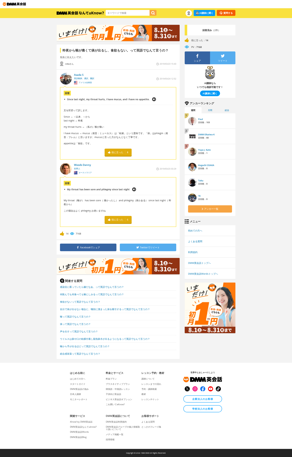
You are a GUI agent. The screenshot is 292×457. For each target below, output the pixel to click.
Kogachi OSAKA (206, 165)
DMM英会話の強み (79, 389)
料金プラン (111, 378)
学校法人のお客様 (202, 408)
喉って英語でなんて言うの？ (75, 316)
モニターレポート (79, 399)
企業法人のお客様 (202, 398)
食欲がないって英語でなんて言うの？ (80, 301)
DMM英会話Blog (78, 437)
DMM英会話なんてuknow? (83, 426)
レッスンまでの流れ (151, 383)
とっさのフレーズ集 (151, 426)
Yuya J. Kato (204, 149)
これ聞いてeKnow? (115, 404)
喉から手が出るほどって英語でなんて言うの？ (85, 346)
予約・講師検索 (149, 389)
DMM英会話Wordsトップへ (203, 273)
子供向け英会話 (113, 394)
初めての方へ (195, 230)
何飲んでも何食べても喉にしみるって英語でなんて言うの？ (92, 294)
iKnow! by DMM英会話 (81, 421)
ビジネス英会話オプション (119, 399)
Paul (200, 119)
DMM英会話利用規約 (116, 421)
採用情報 (110, 439)
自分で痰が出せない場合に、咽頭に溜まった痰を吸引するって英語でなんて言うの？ (105, 309)
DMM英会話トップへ (199, 263)
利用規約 (193, 252)
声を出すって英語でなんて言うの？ (79, 331)
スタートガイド (77, 383)
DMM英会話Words (79, 431)
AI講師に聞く (206, 13)
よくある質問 (195, 241)
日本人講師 (75, 394)
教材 (143, 394)
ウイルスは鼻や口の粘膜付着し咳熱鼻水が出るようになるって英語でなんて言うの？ (105, 338)
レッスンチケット (150, 399)
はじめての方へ (77, 378)
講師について (148, 378)
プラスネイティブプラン (118, 383)
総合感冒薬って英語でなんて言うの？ (80, 353)
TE (199, 195)
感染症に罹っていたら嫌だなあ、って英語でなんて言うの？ (92, 286)
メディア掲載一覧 (114, 434)
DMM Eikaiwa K (206, 134)
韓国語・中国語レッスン (118, 389)
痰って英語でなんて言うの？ (75, 324)
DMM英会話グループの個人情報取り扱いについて (123, 428)
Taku (200, 180)
